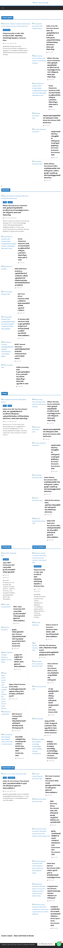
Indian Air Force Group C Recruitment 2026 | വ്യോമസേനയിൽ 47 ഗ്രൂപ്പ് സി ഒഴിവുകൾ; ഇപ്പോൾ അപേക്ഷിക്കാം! (16, 784)
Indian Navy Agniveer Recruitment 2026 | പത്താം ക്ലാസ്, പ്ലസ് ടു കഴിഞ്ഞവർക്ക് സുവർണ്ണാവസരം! (53, 870)
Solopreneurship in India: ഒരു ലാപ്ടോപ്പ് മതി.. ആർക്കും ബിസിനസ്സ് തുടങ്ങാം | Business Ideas (14, 37)
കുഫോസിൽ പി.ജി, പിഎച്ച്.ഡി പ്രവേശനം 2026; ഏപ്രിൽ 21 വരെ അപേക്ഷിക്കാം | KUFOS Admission (51, 727)
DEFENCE (9, 405)
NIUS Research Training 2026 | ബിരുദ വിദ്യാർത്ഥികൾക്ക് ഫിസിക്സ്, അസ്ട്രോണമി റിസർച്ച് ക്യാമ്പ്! (19, 721)
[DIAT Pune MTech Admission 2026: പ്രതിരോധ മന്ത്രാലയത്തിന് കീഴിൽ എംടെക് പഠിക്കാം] (8, 303)
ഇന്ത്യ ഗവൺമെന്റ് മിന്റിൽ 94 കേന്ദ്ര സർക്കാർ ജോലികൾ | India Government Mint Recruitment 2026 (55, 843)
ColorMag (25, 944)
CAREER (4, 202)
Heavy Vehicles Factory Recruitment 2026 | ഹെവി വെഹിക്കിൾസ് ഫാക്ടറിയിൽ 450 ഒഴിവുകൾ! (52, 672)
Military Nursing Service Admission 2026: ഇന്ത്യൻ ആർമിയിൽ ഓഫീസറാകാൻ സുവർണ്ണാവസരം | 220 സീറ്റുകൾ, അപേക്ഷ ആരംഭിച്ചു (53, 67)
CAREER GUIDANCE (6, 30)
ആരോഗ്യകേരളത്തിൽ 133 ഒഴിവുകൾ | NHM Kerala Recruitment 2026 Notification (51, 119)
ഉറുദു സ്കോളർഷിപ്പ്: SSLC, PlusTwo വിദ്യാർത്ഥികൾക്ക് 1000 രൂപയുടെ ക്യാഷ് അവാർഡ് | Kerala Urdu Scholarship (19, 638)
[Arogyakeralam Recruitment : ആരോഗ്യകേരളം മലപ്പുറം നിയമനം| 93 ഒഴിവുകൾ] (39, 893)
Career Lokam (13, 944)
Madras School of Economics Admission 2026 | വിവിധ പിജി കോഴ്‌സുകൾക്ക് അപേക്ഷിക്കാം (52, 631)
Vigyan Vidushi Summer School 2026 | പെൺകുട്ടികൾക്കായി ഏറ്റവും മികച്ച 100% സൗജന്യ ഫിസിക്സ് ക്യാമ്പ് (17, 690)
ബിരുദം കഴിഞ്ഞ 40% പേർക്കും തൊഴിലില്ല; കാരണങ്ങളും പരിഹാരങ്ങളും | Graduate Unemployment (52, 750)
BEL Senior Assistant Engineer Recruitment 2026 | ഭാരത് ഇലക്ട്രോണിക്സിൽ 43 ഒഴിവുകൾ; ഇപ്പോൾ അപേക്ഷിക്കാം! (52, 784)
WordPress (32, 944)
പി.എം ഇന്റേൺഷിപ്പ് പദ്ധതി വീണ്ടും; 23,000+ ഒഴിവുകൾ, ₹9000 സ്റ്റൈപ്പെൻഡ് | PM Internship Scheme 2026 (53, 700)
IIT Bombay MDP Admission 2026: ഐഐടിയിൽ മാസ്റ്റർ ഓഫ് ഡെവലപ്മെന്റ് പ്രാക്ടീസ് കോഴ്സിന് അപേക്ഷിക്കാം (24, 327)
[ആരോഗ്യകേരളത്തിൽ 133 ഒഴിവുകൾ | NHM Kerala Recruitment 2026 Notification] (37, 119)
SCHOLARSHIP (5, 559)
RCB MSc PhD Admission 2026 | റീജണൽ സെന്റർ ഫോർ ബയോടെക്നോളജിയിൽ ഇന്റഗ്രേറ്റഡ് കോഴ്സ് (48, 650)
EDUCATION (10, 202)
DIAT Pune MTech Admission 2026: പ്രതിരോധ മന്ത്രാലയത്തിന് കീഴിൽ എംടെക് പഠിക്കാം (24, 302)
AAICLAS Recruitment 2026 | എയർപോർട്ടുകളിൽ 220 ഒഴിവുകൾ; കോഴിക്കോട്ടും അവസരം (52, 506)
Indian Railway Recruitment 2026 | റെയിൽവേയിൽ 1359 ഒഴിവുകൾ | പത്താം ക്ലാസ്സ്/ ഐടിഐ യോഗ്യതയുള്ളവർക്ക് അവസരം (52, 171)
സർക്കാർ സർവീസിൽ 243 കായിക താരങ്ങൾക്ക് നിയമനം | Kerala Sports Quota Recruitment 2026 (55, 916)
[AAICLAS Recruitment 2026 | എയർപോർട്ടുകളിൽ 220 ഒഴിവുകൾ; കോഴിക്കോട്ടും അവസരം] (37, 507)
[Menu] (2, 8)
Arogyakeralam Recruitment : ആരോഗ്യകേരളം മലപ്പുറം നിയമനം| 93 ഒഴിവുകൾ (53, 892)
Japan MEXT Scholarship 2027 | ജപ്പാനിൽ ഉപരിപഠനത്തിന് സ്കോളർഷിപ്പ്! (9, 567)
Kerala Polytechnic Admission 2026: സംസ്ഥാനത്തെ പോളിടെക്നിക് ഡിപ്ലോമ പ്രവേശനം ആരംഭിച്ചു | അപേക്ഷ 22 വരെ (54, 96)
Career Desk (6, 577)
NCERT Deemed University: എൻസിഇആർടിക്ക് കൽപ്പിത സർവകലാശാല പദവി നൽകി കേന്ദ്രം (22, 351)
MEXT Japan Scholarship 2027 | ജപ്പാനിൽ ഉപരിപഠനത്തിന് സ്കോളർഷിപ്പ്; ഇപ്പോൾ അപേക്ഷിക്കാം (19, 614)
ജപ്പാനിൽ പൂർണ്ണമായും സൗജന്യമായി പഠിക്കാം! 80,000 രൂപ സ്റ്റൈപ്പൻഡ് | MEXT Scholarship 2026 (20, 746)
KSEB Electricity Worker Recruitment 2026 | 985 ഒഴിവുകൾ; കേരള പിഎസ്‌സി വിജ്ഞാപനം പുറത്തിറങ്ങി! (55, 811)
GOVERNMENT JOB (11, 777)
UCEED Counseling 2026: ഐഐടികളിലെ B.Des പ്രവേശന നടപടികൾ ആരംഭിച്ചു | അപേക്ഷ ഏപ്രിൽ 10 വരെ (23, 375)
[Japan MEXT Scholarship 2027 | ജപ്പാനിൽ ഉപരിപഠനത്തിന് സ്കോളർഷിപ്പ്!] (9, 554)
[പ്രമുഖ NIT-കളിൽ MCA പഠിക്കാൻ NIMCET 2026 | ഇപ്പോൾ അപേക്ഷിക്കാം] (7, 661)
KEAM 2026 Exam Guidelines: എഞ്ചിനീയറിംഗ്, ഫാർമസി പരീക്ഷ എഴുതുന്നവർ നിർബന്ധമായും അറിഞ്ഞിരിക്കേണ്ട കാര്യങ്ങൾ (22, 277)
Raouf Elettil (14, 43)
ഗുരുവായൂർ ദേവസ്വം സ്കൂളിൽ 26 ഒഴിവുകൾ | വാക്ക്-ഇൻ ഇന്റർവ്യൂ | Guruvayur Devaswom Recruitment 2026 (55, 143)
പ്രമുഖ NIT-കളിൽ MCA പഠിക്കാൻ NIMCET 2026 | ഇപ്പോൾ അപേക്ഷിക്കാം (20, 661)
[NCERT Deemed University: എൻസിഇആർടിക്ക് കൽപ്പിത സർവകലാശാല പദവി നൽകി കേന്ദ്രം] (7, 352)
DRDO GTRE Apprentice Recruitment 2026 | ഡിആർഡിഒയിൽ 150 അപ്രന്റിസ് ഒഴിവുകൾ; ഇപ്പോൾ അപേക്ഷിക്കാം (53, 529)
